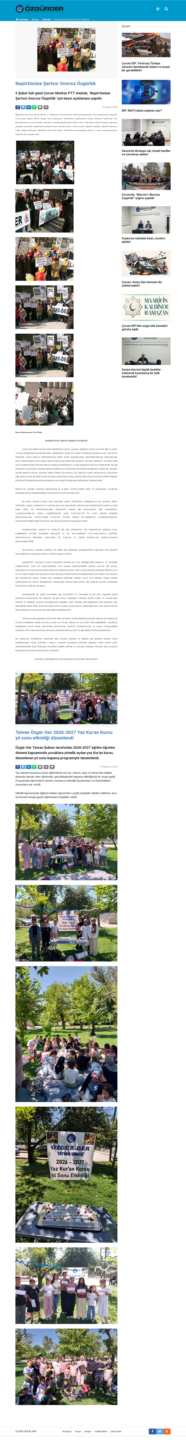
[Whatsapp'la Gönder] (34, 107)
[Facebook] (17, 107)
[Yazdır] (46, 107)
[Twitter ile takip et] (159, 1431)
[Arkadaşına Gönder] (40, 107)
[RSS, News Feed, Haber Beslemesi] (167, 1431)
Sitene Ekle (116, 1431)
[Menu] (157, 9)
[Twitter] (23, 107)
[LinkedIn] (28, 107)
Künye (78, 1431)
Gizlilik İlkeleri (101, 1431)
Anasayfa (66, 1431)
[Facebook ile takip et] (152, 1431)
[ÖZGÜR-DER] (39, 8)
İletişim (88, 1431)
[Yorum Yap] (52, 767)
